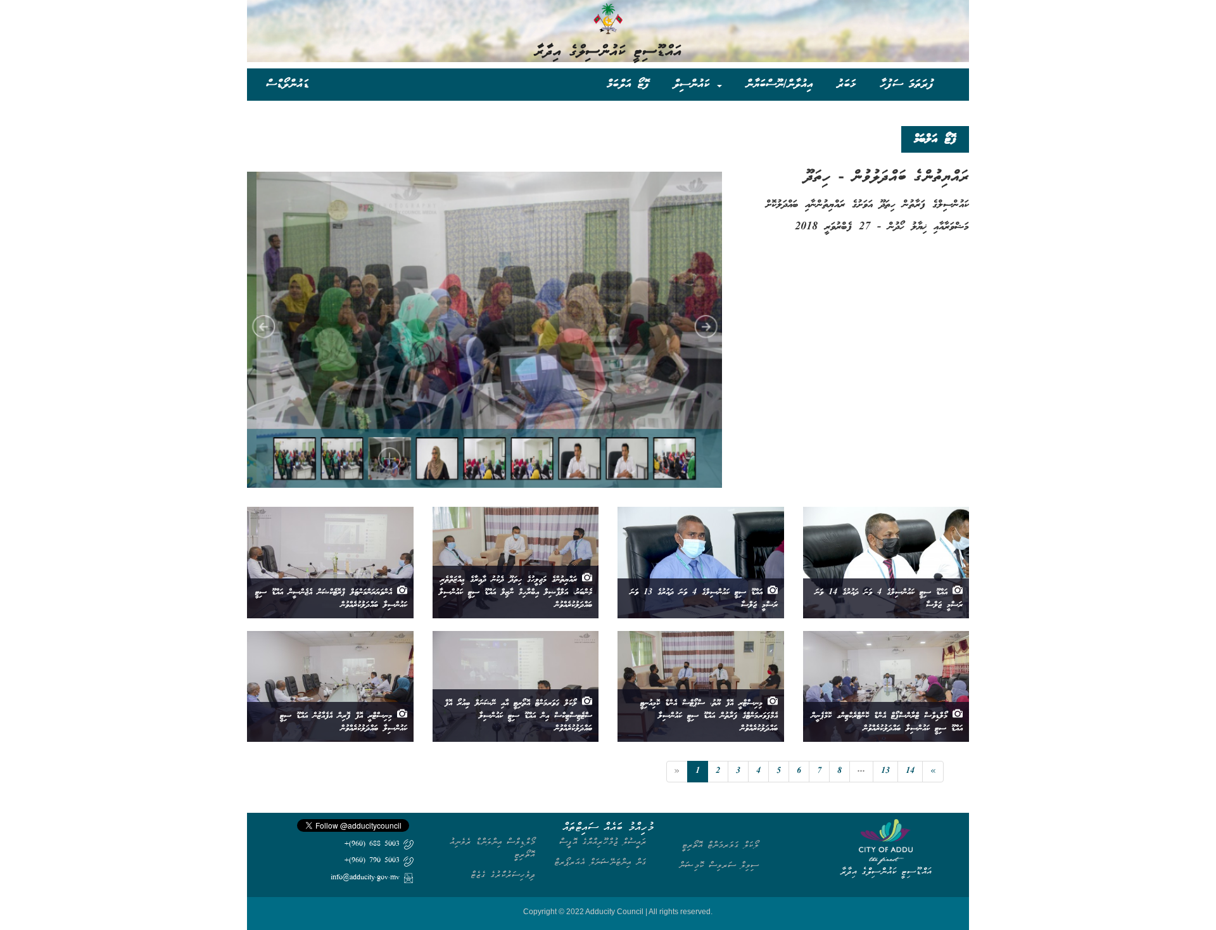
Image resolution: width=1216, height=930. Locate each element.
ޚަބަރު (846, 84)
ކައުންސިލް (694, 84)
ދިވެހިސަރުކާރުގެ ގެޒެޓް (503, 874)
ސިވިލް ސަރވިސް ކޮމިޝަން (719, 865)
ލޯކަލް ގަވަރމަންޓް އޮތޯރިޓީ (720, 845)
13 (885, 771)
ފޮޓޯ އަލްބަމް (628, 84)
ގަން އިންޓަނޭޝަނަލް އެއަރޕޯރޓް (600, 862)
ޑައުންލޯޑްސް (287, 84)
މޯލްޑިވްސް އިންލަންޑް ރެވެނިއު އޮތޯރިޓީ (492, 848)
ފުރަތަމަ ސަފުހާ (907, 84)
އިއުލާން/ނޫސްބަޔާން (779, 84)
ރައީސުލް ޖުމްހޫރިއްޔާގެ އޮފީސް (603, 841)
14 (910, 771)
